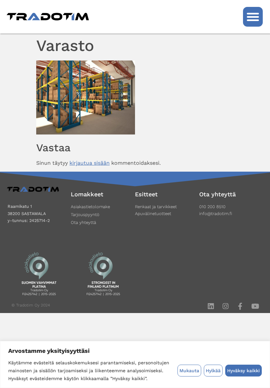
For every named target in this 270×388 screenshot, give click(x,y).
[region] (135, 364)
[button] (252, 16)
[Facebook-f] (240, 306)
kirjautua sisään (89, 163)
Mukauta (189, 370)
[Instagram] (225, 306)
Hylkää (213, 370)
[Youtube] (255, 306)
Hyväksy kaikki (243, 370)
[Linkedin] (210, 306)
